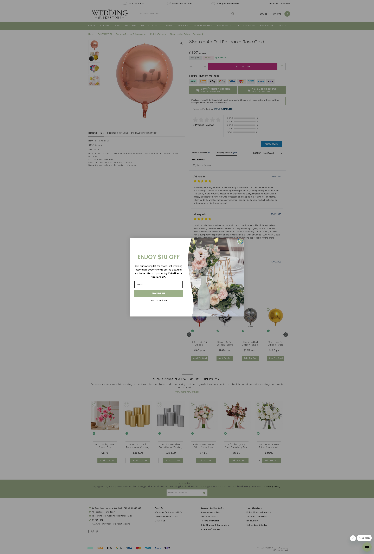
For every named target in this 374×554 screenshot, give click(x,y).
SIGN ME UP (158, 293)
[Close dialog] (240, 241)
